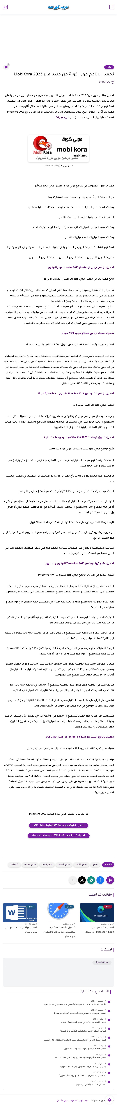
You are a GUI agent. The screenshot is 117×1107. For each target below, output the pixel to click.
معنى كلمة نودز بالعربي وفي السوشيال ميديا (83, 1022)
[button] (100, 880)
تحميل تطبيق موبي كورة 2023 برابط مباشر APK (59, 825)
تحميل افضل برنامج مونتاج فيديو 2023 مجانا (88, 333)
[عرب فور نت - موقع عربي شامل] (58, 7)
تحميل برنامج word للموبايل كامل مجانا (21, 930)
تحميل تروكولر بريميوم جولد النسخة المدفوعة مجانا (80, 1013)
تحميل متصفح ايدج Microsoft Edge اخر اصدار (99, 930)
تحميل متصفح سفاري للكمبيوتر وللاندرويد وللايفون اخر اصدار (59, 932)
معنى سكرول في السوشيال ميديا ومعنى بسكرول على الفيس (74, 1040)
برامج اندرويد (64, 865)
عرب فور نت (62, 117)
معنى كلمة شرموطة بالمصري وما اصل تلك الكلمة (80, 1058)
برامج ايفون (47, 865)
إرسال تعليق (102, 962)
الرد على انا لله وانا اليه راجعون (91, 1085)
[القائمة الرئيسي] (111, 7)
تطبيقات (14, 865)
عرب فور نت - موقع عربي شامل (72, 1101)
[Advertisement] (58, 41)
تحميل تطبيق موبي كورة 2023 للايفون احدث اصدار (58, 835)
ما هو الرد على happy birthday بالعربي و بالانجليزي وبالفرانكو (75, 1004)
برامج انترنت (81, 865)
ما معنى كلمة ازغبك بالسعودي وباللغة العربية (82, 1076)
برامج (109, 67)
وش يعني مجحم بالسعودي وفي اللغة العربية (83, 1067)
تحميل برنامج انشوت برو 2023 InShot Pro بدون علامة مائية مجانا (76, 393)
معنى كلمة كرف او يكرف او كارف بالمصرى (85, 1049)
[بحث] (5, 7)
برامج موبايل (30, 865)
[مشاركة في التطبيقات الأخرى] (73, 880)
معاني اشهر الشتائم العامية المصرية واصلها (83, 1031)
